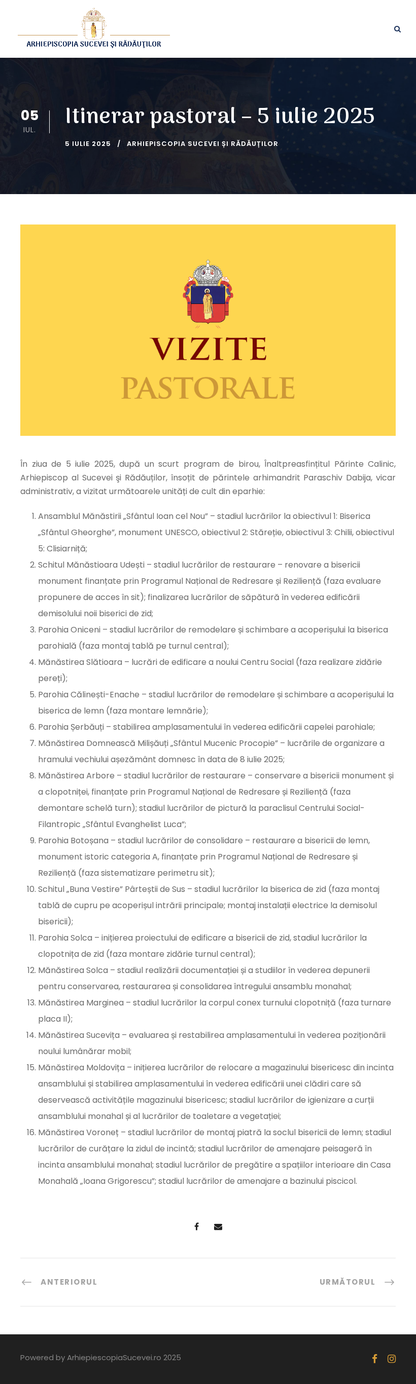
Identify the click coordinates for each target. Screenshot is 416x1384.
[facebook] (374, 1359)
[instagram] (392, 1359)
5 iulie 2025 (88, 143)
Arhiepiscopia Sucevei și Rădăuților (203, 143)
